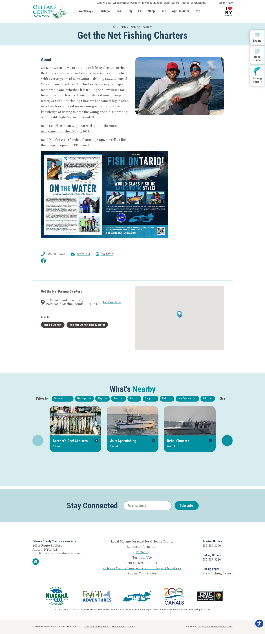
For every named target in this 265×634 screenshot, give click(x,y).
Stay (129, 11)
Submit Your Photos (142, 574)
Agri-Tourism (180, 11)
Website (107, 254)
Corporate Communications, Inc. (215, 626)
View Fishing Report (217, 573)
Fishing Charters (141, 27)
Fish (163, 11)
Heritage (104, 11)
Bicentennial (198, 3)
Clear (222, 398)
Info (197, 11)
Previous (37, 440)
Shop (151, 11)
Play (118, 11)
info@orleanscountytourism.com (57, 553)
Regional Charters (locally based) (87, 324)
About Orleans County (126, 3)
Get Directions (112, 302)
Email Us (83, 254)
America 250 (104, 3)
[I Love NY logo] (229, 11)
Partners (142, 552)
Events (175, 3)
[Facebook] (35, 561)
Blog (167, 3)
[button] (179, 314)
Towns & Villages (152, 3)
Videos (185, 3)
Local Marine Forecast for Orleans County (142, 542)
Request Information (142, 547)
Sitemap (132, 626)
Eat (140, 11)
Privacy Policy (118, 626)
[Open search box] (215, 2)
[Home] (114, 27)
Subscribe (186, 505)
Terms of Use (142, 558)
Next (227, 440)
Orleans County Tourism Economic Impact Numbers (142, 568)
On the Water (60, 140)
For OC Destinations (142, 563)
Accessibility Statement (96, 626)
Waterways (86, 11)
